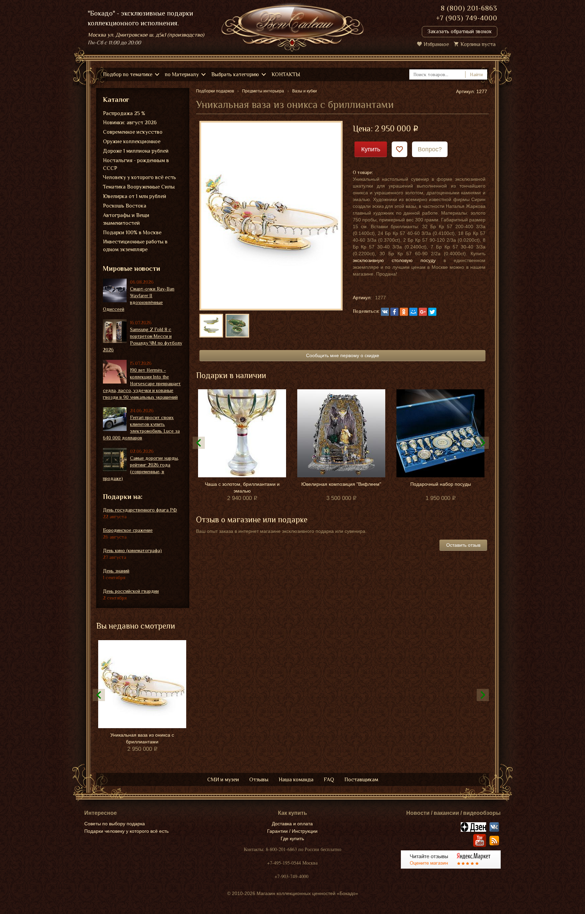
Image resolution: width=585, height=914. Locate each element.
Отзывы (258, 780)
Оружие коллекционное (131, 141)
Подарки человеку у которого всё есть (126, 831)
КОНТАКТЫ (286, 74)
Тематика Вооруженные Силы (139, 187)
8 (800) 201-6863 (469, 8)
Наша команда (296, 780)
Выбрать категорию (235, 74)
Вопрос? (430, 149)
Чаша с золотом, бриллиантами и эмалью (242, 487)
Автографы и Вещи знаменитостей (126, 219)
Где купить (292, 838)
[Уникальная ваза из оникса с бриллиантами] (271, 215)
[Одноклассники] (404, 312)
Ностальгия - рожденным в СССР (136, 164)
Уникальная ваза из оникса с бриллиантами (142, 738)
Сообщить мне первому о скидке (342, 355)
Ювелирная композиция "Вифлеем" (341, 484)
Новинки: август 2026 (130, 122)
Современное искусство (132, 132)
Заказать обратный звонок (459, 31)
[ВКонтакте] (385, 312)
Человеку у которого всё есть (139, 177)
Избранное (436, 44)
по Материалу (182, 74)
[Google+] (423, 312)
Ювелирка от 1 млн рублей (134, 196)
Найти (476, 74)
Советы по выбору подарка (114, 823)
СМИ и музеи (223, 780)
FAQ (329, 780)
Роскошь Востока (124, 206)
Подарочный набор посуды (440, 484)
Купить (370, 149)
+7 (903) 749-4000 (466, 18)
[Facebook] (394, 312)
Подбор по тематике (127, 74)
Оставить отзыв (463, 545)
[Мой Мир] (413, 312)
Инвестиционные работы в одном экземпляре (135, 246)
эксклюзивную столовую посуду (394, 260)
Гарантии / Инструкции (292, 831)
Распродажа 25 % (124, 113)
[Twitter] (432, 312)
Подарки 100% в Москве (132, 233)
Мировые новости (131, 268)
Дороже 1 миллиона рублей (136, 151)
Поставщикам (361, 780)
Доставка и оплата (292, 823)
